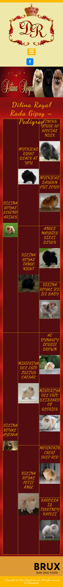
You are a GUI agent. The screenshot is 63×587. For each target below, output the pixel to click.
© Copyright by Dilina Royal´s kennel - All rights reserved (31, 579)
